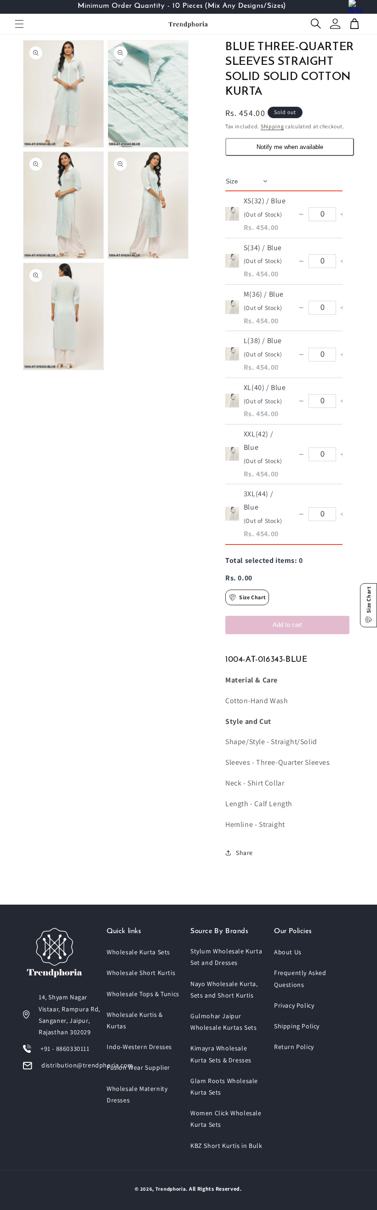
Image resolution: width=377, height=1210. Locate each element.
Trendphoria (170, 1189)
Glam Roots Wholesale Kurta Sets (224, 1086)
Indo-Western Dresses (139, 1047)
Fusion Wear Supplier (138, 1067)
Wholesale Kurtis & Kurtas (135, 1020)
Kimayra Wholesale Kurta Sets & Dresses (220, 1054)
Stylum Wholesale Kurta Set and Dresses (226, 957)
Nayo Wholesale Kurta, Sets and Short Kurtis (224, 989)
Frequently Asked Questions (300, 978)
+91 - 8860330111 (65, 1048)
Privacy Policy (294, 1005)
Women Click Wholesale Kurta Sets (226, 1119)
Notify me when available (290, 146)
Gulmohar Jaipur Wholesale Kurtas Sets (223, 1022)
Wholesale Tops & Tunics (143, 994)
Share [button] (244, 853)
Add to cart (287, 624)
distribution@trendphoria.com (87, 1065)
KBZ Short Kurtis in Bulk (226, 1145)
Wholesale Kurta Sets (138, 952)
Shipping (272, 126)
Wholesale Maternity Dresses (137, 1094)
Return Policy (294, 1047)
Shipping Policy (297, 1026)
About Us (288, 952)
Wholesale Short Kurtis (141, 973)
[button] (19, 24)
